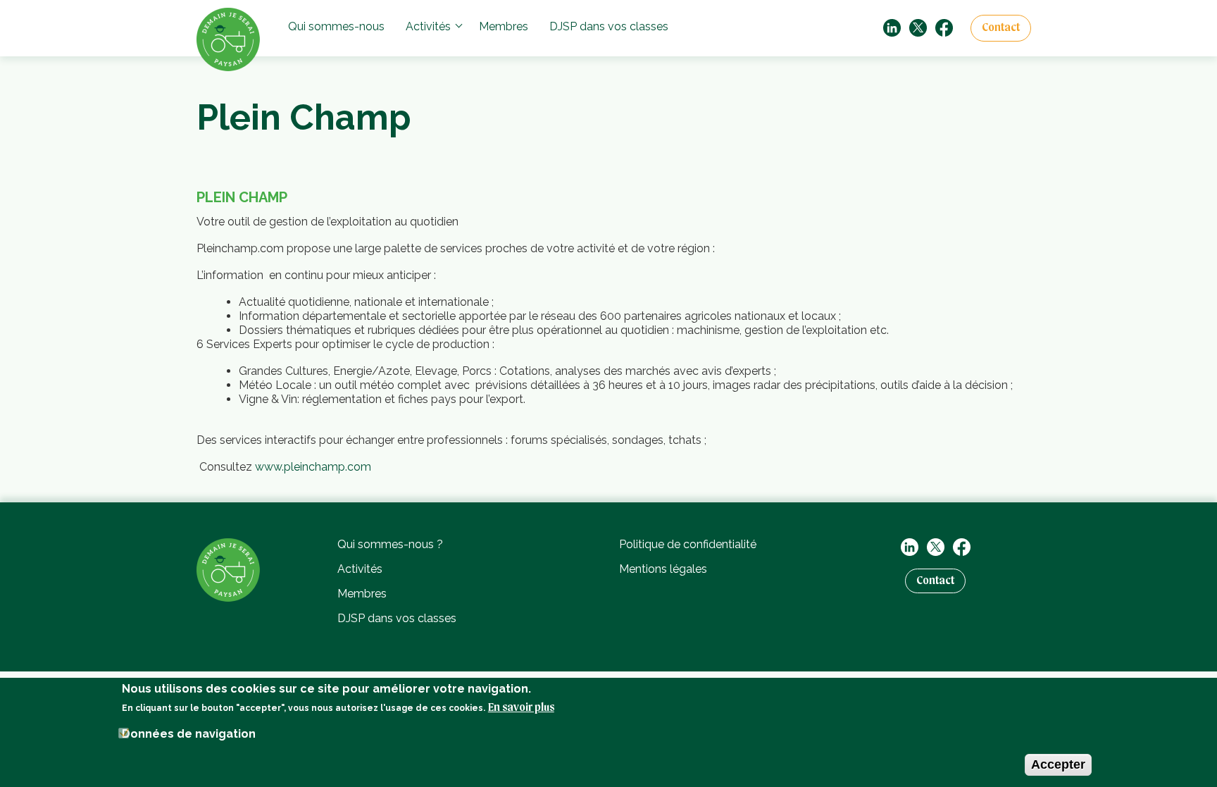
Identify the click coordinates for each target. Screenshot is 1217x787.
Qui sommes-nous (336, 26)
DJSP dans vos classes (608, 26)
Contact (1001, 28)
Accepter (1058, 764)
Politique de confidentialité (687, 544)
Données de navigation (189, 733)
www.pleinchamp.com (313, 466)
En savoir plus (521, 708)
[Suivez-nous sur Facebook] (944, 27)
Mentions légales (663, 569)
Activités (428, 26)
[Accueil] (228, 569)
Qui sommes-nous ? (390, 544)
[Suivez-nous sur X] (918, 27)
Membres (503, 26)
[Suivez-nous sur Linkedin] (892, 27)
